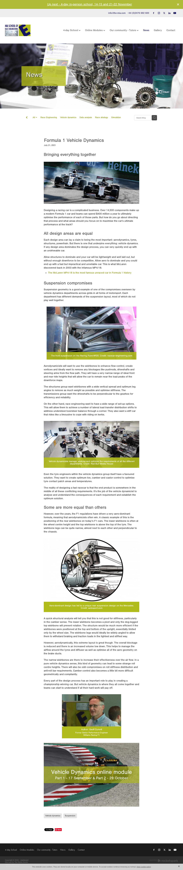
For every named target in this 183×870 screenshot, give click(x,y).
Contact (170, 30)
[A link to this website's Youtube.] (174, 13)
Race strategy (101, 117)
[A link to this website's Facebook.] (153, 13)
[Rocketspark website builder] (163, 861)
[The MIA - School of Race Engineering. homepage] (22, 30)
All (34, 117)
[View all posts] (26, 118)
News (146, 30)
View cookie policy (144, 867)
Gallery (158, 30)
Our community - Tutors (123, 30)
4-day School (71, 30)
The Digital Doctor (21, 862)
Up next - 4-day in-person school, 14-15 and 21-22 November (89, 4)
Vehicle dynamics (68, 117)
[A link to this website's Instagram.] (159, 13)
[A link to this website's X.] (164, 13)
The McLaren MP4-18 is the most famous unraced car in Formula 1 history (90, 272)
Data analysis (85, 117)
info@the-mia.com (117, 13)
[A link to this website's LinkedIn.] (169, 13)
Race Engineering (48, 117)
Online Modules (94, 30)
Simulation (116, 117)
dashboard (24, 860)
